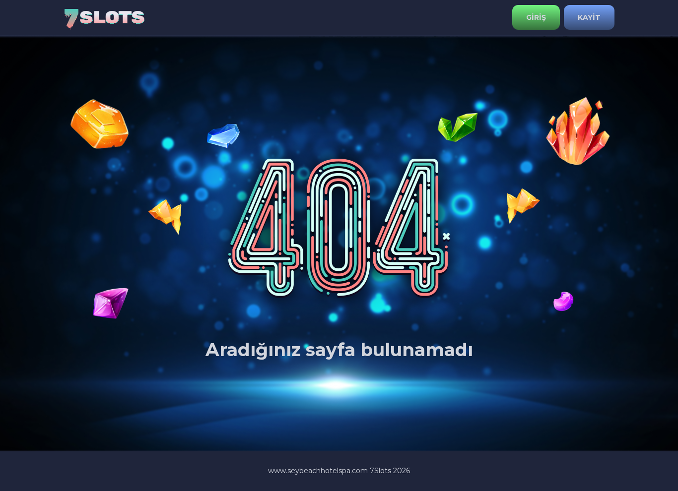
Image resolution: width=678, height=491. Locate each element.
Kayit (589, 17)
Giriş (536, 17)
